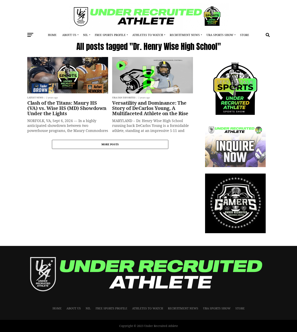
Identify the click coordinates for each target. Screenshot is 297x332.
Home (52, 35)
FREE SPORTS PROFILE (110, 35)
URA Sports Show (219, 35)
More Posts (110, 144)
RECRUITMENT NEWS (185, 35)
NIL (85, 35)
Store (244, 35)
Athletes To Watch (147, 35)
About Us (69, 35)
